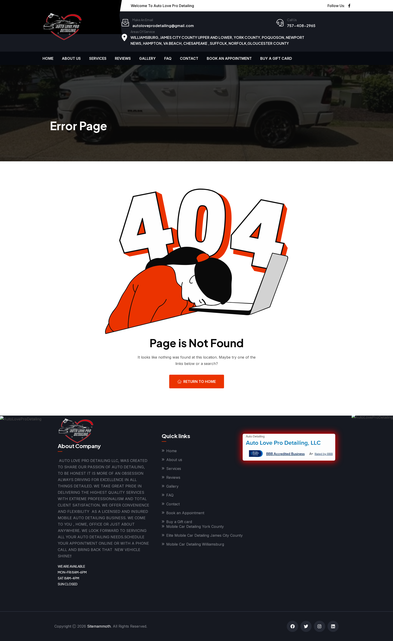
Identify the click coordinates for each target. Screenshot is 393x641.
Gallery (147, 58)
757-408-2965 (301, 25)
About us (71, 58)
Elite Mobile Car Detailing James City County (204, 535)
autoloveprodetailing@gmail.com (163, 25)
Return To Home (199, 381)
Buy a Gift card (276, 58)
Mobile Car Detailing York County (195, 526)
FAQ (167, 58)
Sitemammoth (99, 626)
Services (97, 58)
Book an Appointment (229, 58)
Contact (189, 58)
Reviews (123, 58)
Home (48, 58)
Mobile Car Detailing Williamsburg (195, 544)
